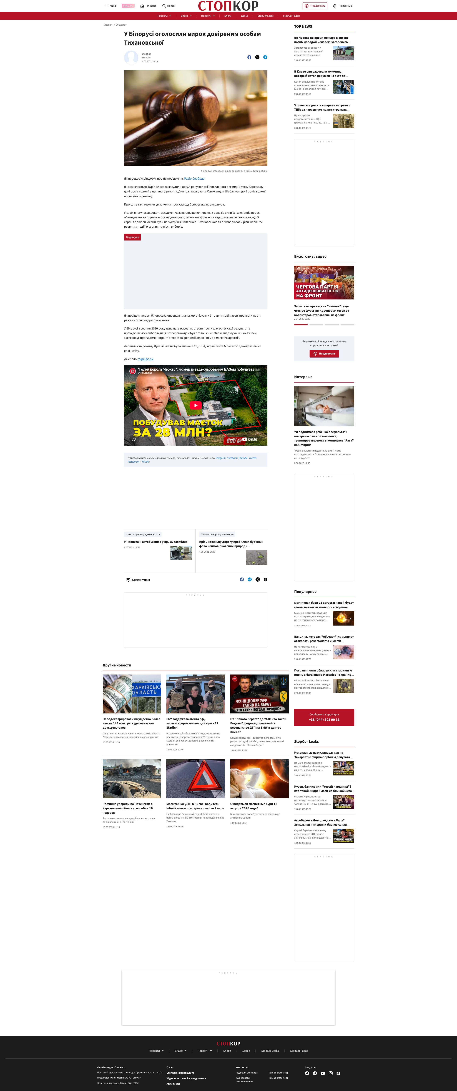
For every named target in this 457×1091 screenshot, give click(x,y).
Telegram (220, 458)
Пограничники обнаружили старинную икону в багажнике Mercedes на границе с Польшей (323, 674)
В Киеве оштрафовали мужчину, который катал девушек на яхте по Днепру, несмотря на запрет (319, 76)
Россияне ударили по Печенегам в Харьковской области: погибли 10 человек (128, 808)
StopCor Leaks (265, 16)
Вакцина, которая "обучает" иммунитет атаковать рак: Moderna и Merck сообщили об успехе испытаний (324, 641)
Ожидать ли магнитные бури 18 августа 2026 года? (253, 806)
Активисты (173, 1084)
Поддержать (318, 6)
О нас (170, 1067)
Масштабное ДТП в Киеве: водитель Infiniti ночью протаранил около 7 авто (195, 806)
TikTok (145, 462)
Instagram (133, 462)
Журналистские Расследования (186, 1078)
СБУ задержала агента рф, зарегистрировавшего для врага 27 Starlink (192, 723)
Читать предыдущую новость (143, 534)
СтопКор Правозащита (180, 1073)
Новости (206, 16)
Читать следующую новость (217, 534)
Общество (121, 25)
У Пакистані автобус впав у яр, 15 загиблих (155, 542)
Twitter (252, 458)
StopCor (146, 54)
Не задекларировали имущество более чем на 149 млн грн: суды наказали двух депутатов (131, 723)
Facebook (232, 458)
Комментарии (141, 580)
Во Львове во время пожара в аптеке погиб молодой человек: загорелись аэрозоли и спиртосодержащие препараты (321, 44)
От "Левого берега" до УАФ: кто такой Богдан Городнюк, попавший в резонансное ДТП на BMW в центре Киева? (258, 725)
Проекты (162, 16)
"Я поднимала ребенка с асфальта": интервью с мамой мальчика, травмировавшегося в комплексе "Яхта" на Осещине (324, 438)
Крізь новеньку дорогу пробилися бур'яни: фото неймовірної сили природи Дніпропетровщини (231, 546)
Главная (108, 25)
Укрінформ (145, 359)
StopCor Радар (291, 16)
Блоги (227, 16)
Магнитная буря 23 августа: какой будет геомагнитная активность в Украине (324, 605)
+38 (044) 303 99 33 (324, 719)
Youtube (242, 458)
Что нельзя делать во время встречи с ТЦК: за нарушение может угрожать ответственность (322, 109)
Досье (244, 16)
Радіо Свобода (194, 178)
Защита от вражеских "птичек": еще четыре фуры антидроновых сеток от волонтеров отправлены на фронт (321, 310)
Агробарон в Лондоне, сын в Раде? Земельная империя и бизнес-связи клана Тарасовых (320, 824)
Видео (184, 16)
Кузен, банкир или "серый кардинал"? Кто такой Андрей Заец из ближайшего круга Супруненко (323, 791)
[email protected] (129, 1083)
